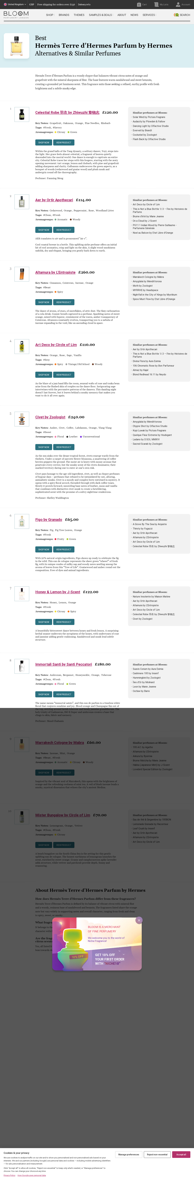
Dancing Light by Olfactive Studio (151, 126)
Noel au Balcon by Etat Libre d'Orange (153, 232)
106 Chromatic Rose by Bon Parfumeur (153, 365)
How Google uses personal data (32, 1175)
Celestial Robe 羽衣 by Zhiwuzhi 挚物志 (67, 112)
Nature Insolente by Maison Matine (151, 596)
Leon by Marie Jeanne (144, 686)
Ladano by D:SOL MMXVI (146, 439)
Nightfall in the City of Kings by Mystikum (155, 294)
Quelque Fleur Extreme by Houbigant (152, 435)
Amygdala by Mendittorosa (147, 281)
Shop (49, 15)
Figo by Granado (48, 519)
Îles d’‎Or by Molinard (143, 682)
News (134, 15)
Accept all (181, 1154)
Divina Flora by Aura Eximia (147, 361)
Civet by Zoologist (50, 417)
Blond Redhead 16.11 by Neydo (149, 374)
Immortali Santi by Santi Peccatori (63, 664)
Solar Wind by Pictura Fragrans (149, 117)
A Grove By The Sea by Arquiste (150, 524)
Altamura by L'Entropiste (55, 272)
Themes (79, 15)
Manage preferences (128, 1154)
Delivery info (84, 4)
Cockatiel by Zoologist (145, 134)
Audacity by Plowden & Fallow (149, 121)
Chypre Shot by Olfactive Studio (150, 426)
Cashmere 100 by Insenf (146, 673)
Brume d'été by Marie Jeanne (148, 216)
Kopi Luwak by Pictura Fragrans (149, 430)
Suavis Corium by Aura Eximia (148, 669)
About (121, 15)
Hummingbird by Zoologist (147, 677)
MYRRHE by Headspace (145, 290)
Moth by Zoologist (143, 285)
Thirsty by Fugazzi (142, 528)
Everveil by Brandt (142, 130)
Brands (64, 15)
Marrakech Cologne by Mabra (148, 277)
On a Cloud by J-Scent (145, 220)
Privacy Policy (9, 1175)
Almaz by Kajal (140, 370)
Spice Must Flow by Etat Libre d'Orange (154, 299)
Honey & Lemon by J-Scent (57, 592)
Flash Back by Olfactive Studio (149, 139)
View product (63, 142)
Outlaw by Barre (141, 691)
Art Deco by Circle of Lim (146, 204)
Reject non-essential (157, 1154)
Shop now (43, 142)
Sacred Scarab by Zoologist (147, 443)
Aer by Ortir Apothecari (54, 200)
